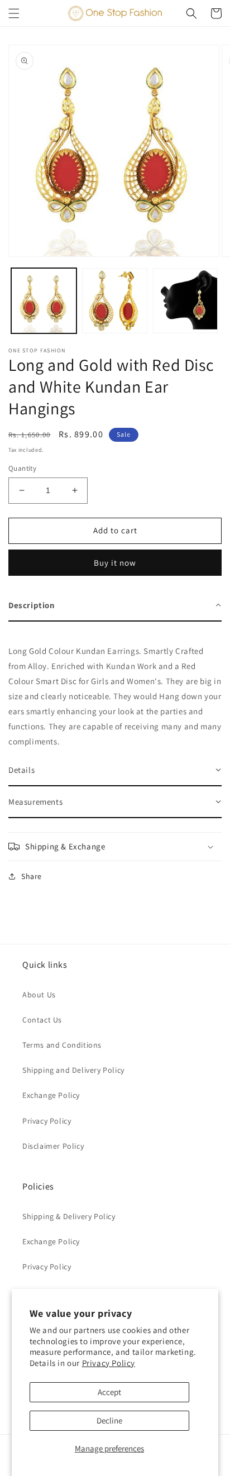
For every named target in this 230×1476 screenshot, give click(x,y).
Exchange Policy (51, 1095)
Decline (109, 1420)
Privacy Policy (108, 1363)
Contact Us (42, 1020)
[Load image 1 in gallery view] (43, 300)
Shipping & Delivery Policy (69, 1216)
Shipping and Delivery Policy (73, 1070)
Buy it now (115, 562)
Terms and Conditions (62, 1045)
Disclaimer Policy (53, 1146)
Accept (109, 1392)
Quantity (22, 468)
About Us (39, 995)
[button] (14, 13)
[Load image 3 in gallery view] (185, 300)
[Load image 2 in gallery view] (114, 300)
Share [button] (31, 876)
